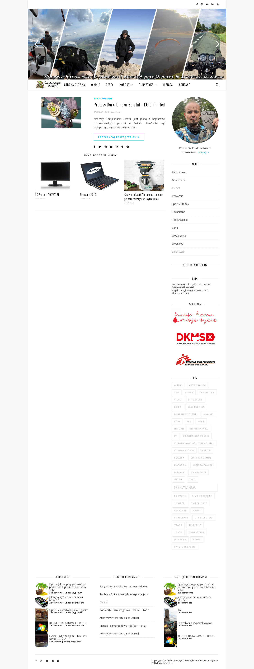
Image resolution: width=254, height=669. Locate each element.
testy (178, 532)
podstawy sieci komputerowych (185, 487)
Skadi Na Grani (180, 293)
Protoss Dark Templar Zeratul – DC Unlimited (129, 104)
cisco (178, 399)
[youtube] (207, 4)
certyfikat (207, 392)
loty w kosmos (201, 457)
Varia (175, 227)
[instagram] (202, 4)
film (177, 421)
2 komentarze (114, 112)
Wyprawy (177, 243)
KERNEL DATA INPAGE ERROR (67, 623)
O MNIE (95, 85)
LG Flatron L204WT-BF (47, 195)
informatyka (199, 428)
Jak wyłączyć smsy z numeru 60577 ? (66, 598)
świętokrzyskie (184, 546)
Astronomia (179, 172)
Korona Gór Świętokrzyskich (194, 443)
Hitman (179, 428)
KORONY (125, 85)
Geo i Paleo (179, 180)
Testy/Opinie (103, 98)
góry (201, 421)
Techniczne (178, 211)
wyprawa (180, 539)
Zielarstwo (178, 251)
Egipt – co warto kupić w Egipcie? (68, 610)
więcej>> (204, 152)
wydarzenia (196, 532)
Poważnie (177, 196)
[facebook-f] (197, 4)
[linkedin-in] (212, 4)
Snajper (179, 503)
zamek (197, 539)
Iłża (179, 610)
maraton (180, 465)
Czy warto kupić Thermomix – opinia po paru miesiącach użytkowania (143, 197)
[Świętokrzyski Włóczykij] (48, 85)
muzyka (179, 472)
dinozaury (195, 399)
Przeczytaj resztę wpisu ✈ (119, 137)
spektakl (180, 510)
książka (179, 457)
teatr (178, 525)
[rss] (218, 4)
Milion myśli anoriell (183, 287)
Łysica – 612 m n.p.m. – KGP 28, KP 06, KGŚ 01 (68, 637)
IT (175, 436)
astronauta (197, 385)
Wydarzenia (179, 235)
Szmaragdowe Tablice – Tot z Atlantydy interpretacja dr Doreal (124, 594)
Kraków (206, 450)
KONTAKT (184, 85)
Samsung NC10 (88, 195)
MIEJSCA (168, 85)
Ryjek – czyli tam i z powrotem (190, 290)
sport (197, 510)
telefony (195, 525)
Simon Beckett (202, 496)
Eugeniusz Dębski (186, 414)
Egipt (178, 407)
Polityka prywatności (162, 663)
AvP (176, 392)
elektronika (196, 407)
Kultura (176, 188)
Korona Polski (184, 450)
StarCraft (181, 517)
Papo (192, 479)
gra (188, 421)
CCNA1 (189, 392)
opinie (178, 479)
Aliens (178, 385)
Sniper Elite (199, 503)
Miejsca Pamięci (203, 465)
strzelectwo (204, 517)
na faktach (198, 472)
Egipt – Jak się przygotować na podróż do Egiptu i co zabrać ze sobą (68, 587)
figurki (209, 414)
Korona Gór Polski (196, 436)
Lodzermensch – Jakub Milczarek (191, 284)
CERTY (110, 85)
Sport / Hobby (180, 203)
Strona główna (74, 85)
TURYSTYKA (146, 85)
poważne (180, 496)
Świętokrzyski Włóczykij (113, 586)
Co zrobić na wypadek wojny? (194, 623)
